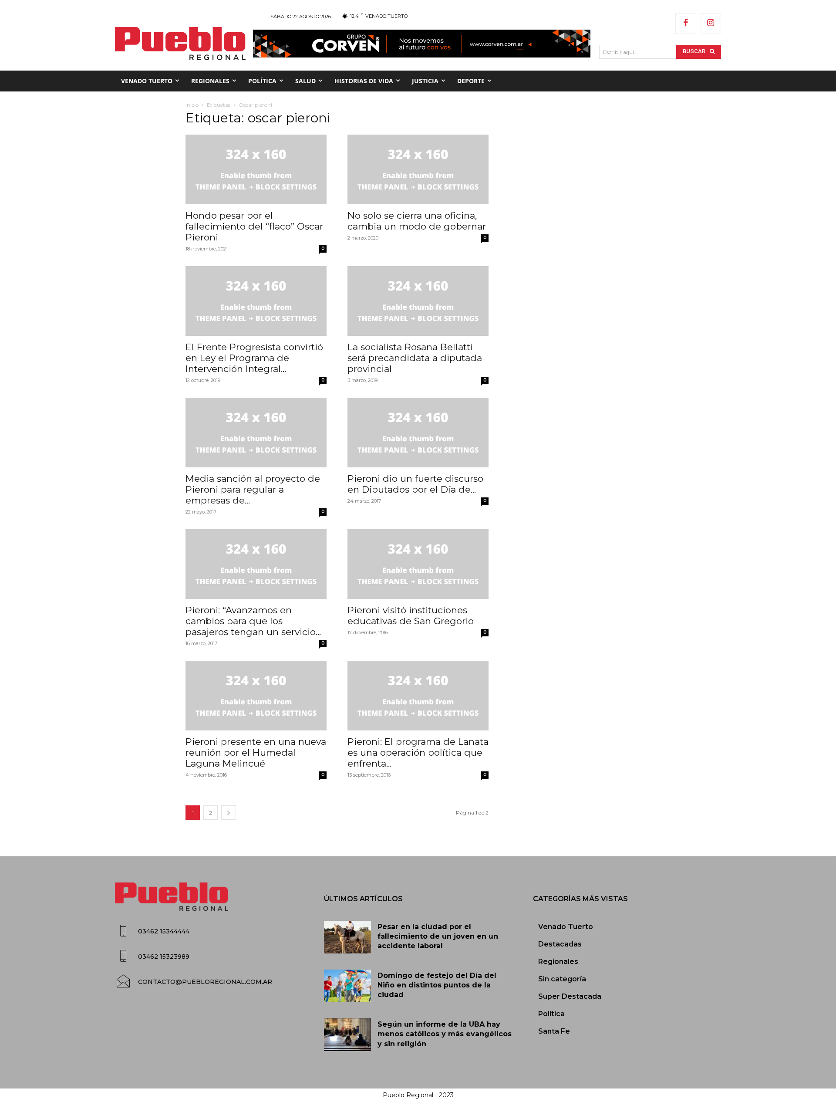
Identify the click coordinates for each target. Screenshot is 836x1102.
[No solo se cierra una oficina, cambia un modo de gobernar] (418, 169)
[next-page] (228, 812)
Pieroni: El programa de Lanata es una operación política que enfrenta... (418, 752)
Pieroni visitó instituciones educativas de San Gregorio (410, 615)
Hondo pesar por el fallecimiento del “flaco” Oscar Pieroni (254, 226)
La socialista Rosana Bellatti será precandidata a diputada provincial (414, 357)
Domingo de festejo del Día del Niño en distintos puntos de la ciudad (437, 985)
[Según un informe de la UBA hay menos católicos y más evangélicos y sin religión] (347, 1034)
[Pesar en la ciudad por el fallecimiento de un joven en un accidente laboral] (347, 937)
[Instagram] (711, 23)
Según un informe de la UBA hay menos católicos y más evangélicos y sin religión (445, 1034)
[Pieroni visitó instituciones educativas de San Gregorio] (418, 564)
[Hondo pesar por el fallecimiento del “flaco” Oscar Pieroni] (256, 169)
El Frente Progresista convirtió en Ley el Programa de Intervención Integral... (254, 357)
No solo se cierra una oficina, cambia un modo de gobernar (416, 221)
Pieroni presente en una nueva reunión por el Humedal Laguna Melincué (255, 752)
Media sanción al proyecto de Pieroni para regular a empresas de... (252, 489)
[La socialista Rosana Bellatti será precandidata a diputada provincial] (418, 301)
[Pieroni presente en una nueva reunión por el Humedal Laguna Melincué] (256, 695)
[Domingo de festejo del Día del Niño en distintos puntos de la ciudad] (347, 986)
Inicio (192, 104)
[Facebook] (685, 23)
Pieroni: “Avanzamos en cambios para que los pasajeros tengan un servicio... (253, 621)
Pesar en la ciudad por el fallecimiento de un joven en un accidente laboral (438, 936)
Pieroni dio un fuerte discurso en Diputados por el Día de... (415, 484)
